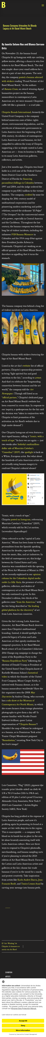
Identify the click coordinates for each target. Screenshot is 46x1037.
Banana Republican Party (14, 660)
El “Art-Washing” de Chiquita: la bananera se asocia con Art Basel (11, 946)
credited (28, 194)
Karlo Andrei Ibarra (27, 879)
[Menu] (42, 5)
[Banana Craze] (3, 5)
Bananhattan (8, 740)
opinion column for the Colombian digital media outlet (21, 578)
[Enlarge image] (5, 299)
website (26, 365)
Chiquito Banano (28, 724)
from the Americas (26, 602)
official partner (9, 397)
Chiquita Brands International (16, 112)
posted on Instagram (20, 519)
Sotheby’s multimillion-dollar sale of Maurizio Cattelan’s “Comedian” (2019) (21, 448)
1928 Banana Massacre (22, 234)
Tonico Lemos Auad (31, 883)
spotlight (28, 452)
